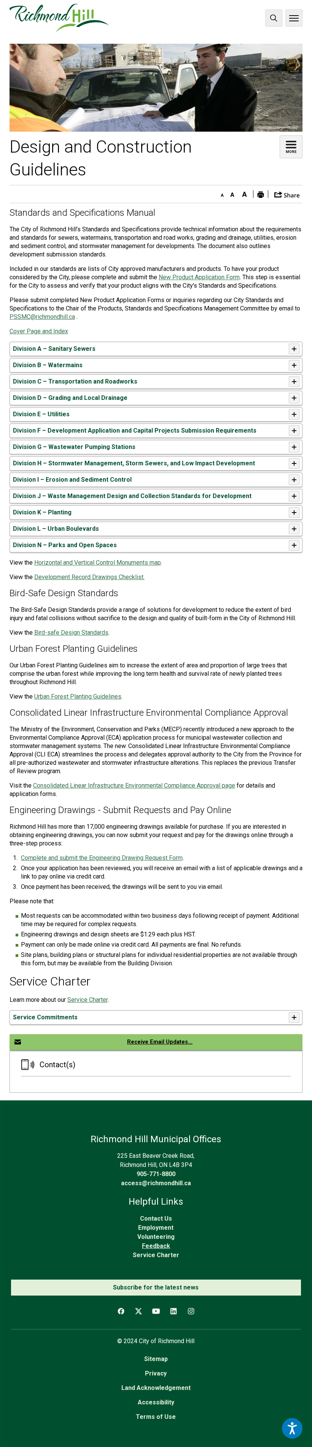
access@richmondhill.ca (156, 1183)
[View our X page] (138, 1311)
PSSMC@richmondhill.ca (42, 316)
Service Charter (87, 999)
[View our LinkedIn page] (173, 1311)
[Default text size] (232, 193)
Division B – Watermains (48, 365)
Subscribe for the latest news (156, 1287)
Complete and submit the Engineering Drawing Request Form (102, 857)
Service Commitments (45, 1017)
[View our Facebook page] (121, 1311)
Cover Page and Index (39, 331)
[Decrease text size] (220, 193)
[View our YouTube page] (156, 1311)
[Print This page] (260, 194)
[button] (287, 193)
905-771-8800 (156, 1174)
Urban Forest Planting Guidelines (77, 696)
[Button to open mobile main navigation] (293, 18)
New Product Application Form (199, 277)
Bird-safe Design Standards (71, 632)
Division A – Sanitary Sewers (54, 348)
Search (273, 18)
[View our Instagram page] (191, 1311)
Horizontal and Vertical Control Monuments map (97, 562)
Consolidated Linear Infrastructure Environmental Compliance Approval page (134, 785)
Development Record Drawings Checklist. (89, 577)
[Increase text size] (244, 193)
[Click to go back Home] (59, 18)
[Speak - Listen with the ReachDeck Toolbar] (292, 1428)
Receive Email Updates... (160, 1042)
